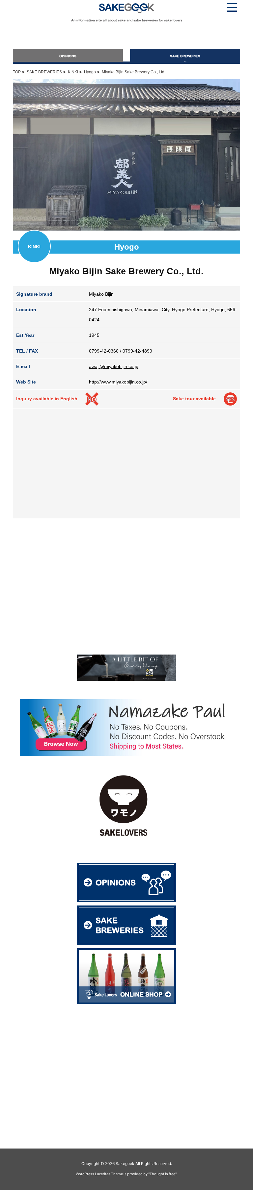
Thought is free (162, 1174)
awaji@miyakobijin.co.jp (113, 366)
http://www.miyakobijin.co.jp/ (118, 381)
